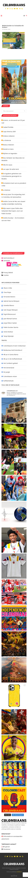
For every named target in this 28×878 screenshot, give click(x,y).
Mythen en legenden (10, 153)
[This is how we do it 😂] (14, 721)
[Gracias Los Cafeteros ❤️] (14, 644)
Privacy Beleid (8, 273)
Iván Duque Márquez (11, 310)
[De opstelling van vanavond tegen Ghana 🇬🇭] (14, 773)
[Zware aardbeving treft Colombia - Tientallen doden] (14, 514)
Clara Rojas (7, 292)
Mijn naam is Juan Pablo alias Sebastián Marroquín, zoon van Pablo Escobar (12, 210)
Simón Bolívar (8, 332)
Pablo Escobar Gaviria (11, 327)
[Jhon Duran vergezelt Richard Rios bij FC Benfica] (14, 592)
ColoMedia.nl (19, 871)
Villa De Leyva (7, 165)
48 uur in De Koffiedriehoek (12, 359)
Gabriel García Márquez (11, 301)
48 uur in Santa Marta (10, 355)
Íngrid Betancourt (10, 314)
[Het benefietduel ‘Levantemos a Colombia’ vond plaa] (14, 436)
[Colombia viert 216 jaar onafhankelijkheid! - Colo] (14, 618)
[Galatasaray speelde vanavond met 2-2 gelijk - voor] (14, 462)
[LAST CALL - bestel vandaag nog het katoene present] (14, 540)
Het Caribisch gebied (10, 363)
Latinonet (6, 261)
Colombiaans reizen (10, 376)
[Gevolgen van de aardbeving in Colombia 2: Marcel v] (14, 410)
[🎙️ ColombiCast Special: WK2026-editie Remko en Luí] (14, 799)
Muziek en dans (8, 149)
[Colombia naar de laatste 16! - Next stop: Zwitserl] (14, 747)
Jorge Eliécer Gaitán (10, 323)
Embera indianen (9, 136)
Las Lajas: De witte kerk (11, 169)
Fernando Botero (9, 297)
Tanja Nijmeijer (9, 336)
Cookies (6, 275)
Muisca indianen (8, 145)
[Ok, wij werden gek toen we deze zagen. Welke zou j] (14, 695)
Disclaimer (6, 849)
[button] (3, 4)
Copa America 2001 (9, 132)
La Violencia (7, 140)
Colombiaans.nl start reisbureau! (14, 346)
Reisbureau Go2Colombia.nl (12, 350)
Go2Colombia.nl (8, 258)
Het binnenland (8, 368)
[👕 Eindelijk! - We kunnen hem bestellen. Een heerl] (14, 566)
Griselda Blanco (9, 305)
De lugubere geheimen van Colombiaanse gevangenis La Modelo (11, 176)
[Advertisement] (14, 237)
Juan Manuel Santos (10, 319)
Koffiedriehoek (8, 381)
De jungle (6, 372)
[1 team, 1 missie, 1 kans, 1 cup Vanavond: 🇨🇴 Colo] (14, 670)
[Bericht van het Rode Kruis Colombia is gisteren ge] (14, 488)
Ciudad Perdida (8, 127)
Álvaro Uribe (8, 288)
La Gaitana (6, 190)
